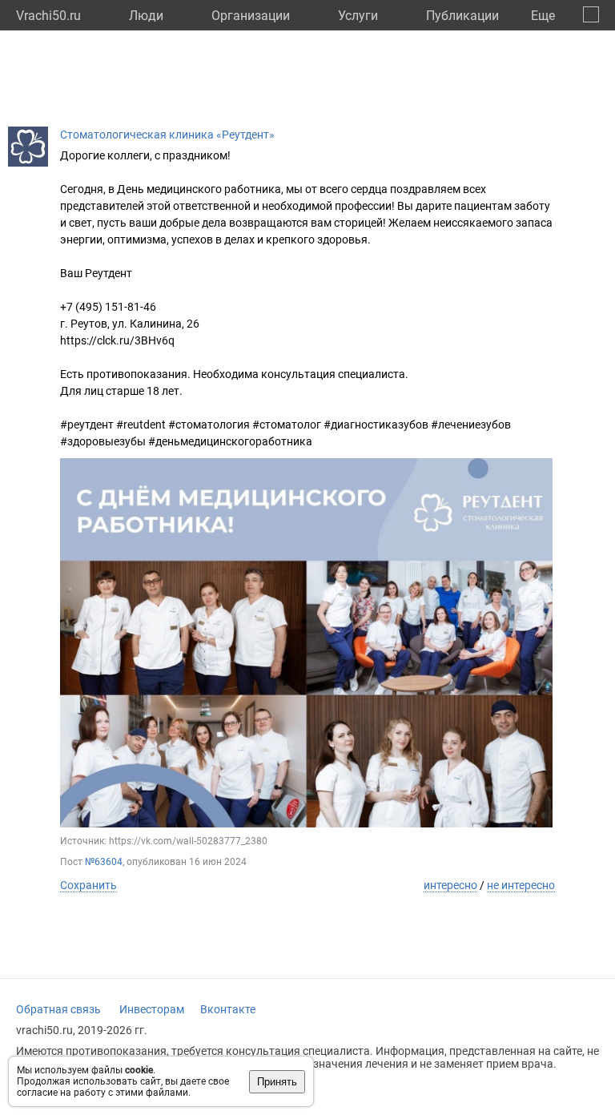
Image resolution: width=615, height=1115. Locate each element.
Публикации (462, 15)
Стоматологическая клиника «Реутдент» (167, 134)
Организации (250, 15)
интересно (450, 885)
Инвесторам (151, 1009)
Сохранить (88, 885)
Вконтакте (227, 1009)
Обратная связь (58, 1009)
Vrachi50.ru (48, 15)
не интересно (521, 885)
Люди (146, 15)
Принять (277, 1082)
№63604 (104, 861)
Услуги (358, 15)
